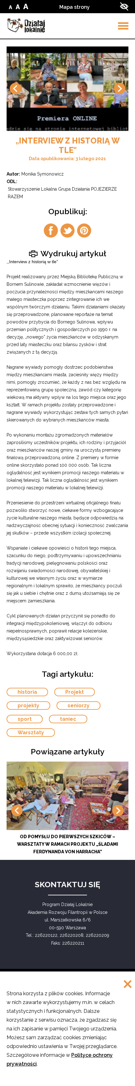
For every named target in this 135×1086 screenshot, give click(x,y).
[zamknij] (127, 985)
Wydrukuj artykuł (72, 253)
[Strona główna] (26, 25)
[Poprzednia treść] (15, 88)
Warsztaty (31, 733)
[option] (67, 88)
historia (27, 692)
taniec (68, 719)
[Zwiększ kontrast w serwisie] (124, 6)
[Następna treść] (120, 88)
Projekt (74, 692)
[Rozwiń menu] (123, 26)
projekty (28, 706)
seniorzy (78, 706)
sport (25, 719)
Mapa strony (74, 7)
